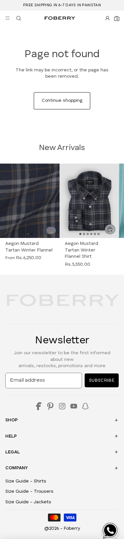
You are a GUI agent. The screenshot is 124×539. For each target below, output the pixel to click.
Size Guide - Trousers (29, 491)
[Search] (17, 18)
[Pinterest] (50, 406)
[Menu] (7, 18)
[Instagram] (62, 406)
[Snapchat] (85, 406)
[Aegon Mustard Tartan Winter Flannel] (51, 230)
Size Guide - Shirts (25, 481)
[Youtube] (74, 406)
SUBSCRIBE (101, 380)
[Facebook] (39, 406)
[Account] (107, 18)
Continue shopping (62, 100)
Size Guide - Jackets (28, 502)
